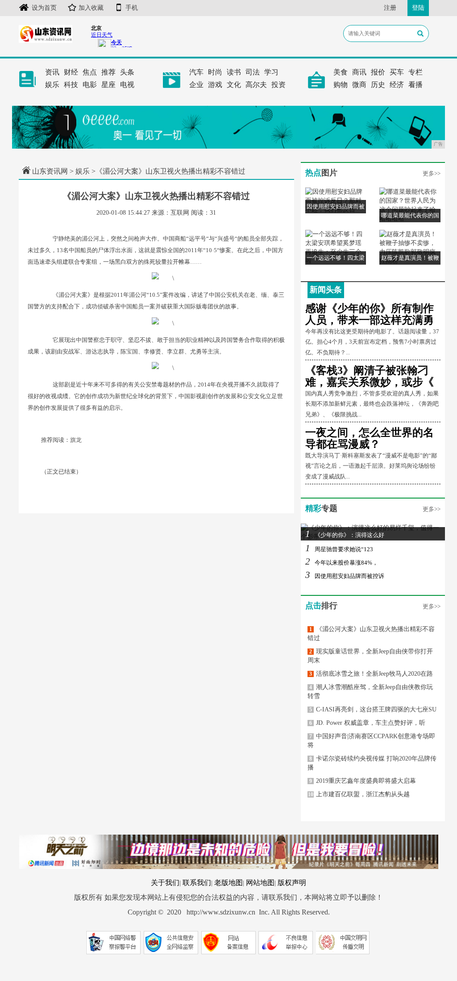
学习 (271, 72)
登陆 (418, 7)
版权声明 (292, 882)
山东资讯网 (50, 171)
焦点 (90, 72)
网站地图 (260, 882)
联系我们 (197, 882)
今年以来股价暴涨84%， (341, 562)
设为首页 (44, 7)
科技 (71, 84)
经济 (397, 84)
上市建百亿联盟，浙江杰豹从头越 (359, 794)
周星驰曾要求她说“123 (339, 549)
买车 (397, 72)
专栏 (415, 72)
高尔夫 (256, 84)
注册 (390, 7)
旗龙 (76, 439)
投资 (278, 84)
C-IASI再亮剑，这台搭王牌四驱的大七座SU (372, 709)
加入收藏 (91, 7)
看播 (415, 84)
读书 (234, 72)
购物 (340, 84)
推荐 (108, 72)
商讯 (359, 72)
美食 (340, 72)
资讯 (52, 72)
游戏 (215, 84)
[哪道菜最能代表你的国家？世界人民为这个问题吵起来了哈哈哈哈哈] (409, 205)
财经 (71, 72)
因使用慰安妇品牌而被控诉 (344, 576)
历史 (378, 84)
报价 (378, 72)
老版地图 (228, 882)
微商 (359, 84)
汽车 (196, 72)
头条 (127, 72)
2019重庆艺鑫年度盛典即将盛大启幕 (362, 780)
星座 (108, 84)
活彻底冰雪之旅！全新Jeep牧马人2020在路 (371, 673)
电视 (127, 84)
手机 (131, 7)
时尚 (215, 72)
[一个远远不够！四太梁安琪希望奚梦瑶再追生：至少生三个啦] (335, 247)
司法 (252, 72)
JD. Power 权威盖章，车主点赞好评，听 (367, 722)
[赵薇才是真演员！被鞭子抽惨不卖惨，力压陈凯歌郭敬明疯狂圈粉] (409, 247)
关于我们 (165, 882)
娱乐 (52, 84)
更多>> (431, 173)
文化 (234, 84)
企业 (196, 84)
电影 (90, 84)
